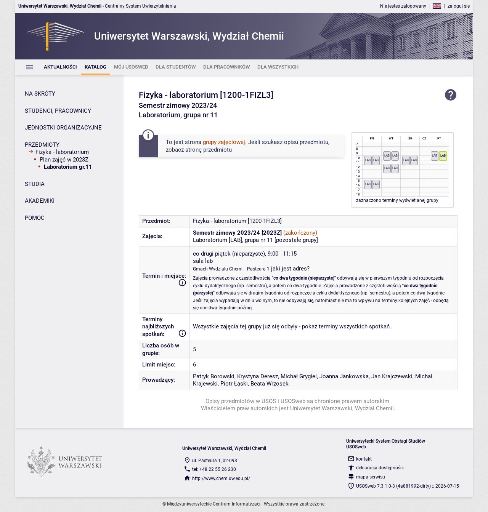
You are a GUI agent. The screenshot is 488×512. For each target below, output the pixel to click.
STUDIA (35, 184)
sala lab (203, 261)
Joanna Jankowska (344, 376)
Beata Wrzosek (269, 383)
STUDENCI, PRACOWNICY (58, 110)
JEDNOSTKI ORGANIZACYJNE (63, 127)
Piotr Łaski (234, 383)
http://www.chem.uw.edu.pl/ (221, 478)
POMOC (35, 217)
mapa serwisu (370, 477)
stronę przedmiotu (208, 149)
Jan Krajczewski (392, 376)
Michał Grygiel (299, 376)
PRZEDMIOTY (42, 144)
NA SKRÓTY (40, 93)
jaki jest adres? (290, 268)
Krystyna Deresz (257, 376)
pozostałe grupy (296, 240)
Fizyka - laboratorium (62, 152)
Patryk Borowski (213, 376)
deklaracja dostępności (380, 467)
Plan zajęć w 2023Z (64, 159)
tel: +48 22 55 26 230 (214, 469)
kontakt (364, 459)
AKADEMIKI (40, 200)
